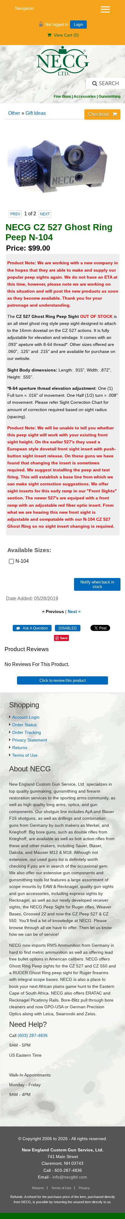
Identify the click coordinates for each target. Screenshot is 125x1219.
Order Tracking (26, 732)
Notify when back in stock (97, 584)
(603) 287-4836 (33, 1035)
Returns (19, 747)
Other (14, 113)
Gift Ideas (35, 113)
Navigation (24, 8)
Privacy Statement (29, 740)
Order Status (24, 724)
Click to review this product (62, 680)
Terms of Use (25, 755)
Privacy (84, 1188)
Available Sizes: (29, 550)
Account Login (25, 717)
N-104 (22, 561)
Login (78, 24)
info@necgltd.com (69, 1177)
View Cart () (65, 35)
